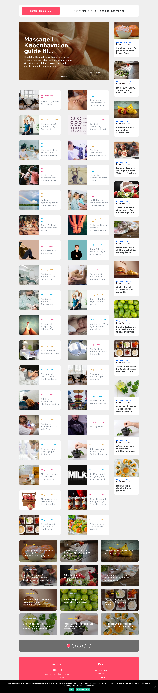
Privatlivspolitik (83, 689)
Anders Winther (96, 74)
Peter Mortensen (123, 44)
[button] (62, 76)
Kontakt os (117, 11)
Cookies (104, 11)
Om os (94, 11)
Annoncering (81, 11)
